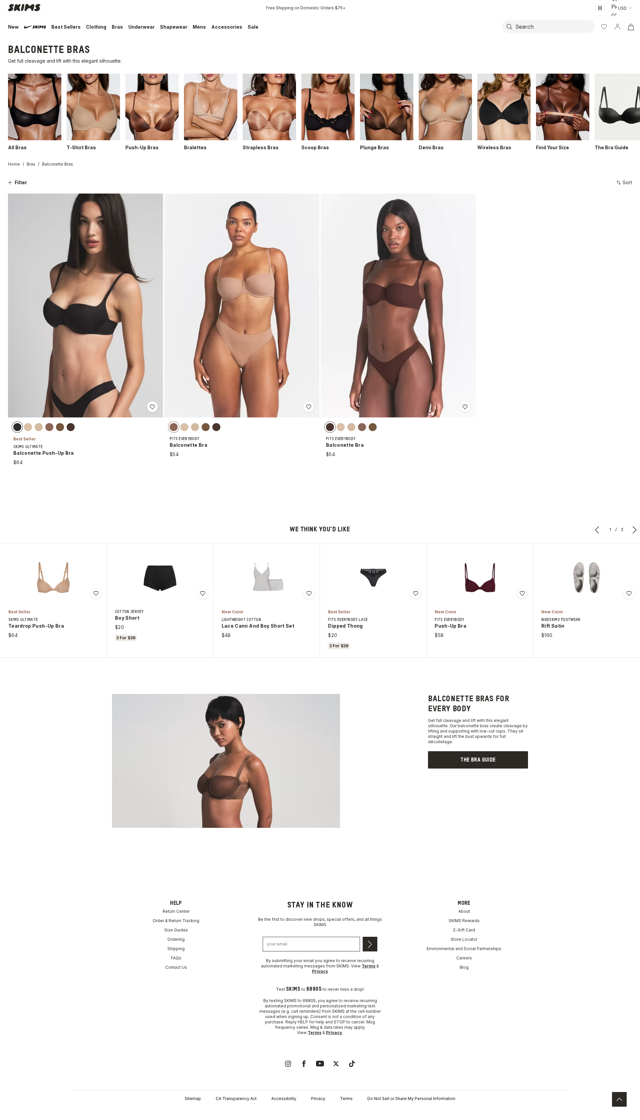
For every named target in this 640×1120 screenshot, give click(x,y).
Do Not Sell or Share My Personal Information (411, 1098)
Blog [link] (464, 967)
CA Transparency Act (236, 1098)
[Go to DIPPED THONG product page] (373, 577)
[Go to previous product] (597, 529)
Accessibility (283, 1098)
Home (14, 164)
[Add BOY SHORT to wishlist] (202, 593)
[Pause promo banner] (600, 8)
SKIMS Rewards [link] (464, 920)
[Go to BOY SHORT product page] (160, 577)
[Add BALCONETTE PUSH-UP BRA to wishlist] (152, 406)
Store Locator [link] (464, 939)
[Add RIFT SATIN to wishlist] (629, 593)
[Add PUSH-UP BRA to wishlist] (522, 593)
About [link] (464, 911)
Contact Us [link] (176, 967)
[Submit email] (370, 944)
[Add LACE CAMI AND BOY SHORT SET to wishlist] (309, 593)
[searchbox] (554, 27)
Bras (31, 164)
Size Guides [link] (176, 929)
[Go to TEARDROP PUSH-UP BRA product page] (53, 577)
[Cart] (631, 27)
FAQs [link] (176, 957)
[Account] (617, 27)
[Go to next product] (634, 529)
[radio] (17, 427)
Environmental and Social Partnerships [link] (464, 948)
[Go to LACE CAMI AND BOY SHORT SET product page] (266, 577)
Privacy (318, 1098)
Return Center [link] (176, 911)
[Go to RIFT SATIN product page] (586, 577)
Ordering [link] (176, 939)
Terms (346, 1098)
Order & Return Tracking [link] (176, 920)
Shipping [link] (176, 948)
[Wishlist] (604, 27)
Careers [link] (464, 957)
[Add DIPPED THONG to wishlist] (415, 593)
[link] (478, 760)
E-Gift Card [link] (464, 929)
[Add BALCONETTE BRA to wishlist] (308, 406)
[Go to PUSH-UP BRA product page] (480, 577)
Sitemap (193, 1098)
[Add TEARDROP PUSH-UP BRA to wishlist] (96, 593)
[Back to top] (619, 1099)
